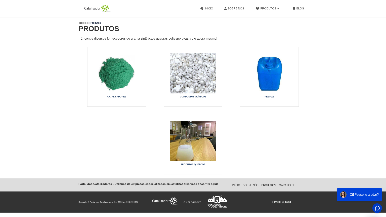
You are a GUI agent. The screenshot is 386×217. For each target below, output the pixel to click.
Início (208, 8)
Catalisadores (116, 96)
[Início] (97, 8)
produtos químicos (193, 164)
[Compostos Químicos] (193, 73)
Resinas (269, 96)
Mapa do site (288, 185)
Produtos (268, 8)
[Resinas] (269, 73)
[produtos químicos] (193, 141)
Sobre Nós (236, 8)
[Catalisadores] (116, 73)
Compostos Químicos (193, 96)
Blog (300, 8)
